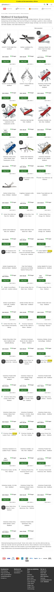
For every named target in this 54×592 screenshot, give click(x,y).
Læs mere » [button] (12, 64)
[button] (48, 5)
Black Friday (30, 576)
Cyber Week (30, 583)
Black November (31, 580)
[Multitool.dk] (6, 4)
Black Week (30, 578)
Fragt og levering (5, 572)
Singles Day (30, 585)
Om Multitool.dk (18, 571)
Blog (28, 571)
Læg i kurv (6, 61)
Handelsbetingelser (6, 576)
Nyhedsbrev (17, 572)
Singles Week (30, 587)
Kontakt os (3, 578)
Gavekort (29, 574)
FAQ (28, 572)
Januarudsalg (30, 589)
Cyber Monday (31, 581)
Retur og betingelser (6, 574)
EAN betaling (4, 571)
